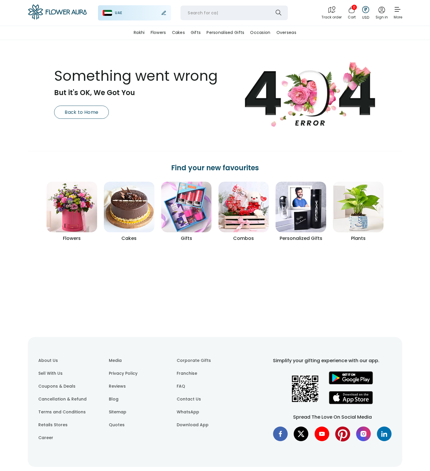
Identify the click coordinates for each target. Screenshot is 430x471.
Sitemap (117, 412)
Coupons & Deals (56, 386)
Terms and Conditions (62, 412)
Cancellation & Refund (62, 399)
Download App (193, 425)
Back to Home (81, 112)
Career (45, 438)
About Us (48, 360)
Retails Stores (53, 425)
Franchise (187, 373)
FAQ (181, 386)
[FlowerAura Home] (57, 13)
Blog (113, 399)
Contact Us (189, 399)
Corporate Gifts (194, 360)
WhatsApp (188, 412)
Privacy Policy (123, 373)
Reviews (117, 386)
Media (115, 360)
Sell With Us (50, 373)
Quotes (117, 425)
